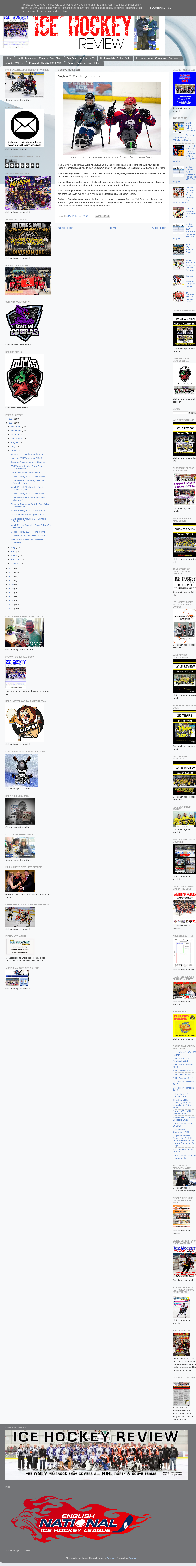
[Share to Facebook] (105, 216)
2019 (11, 589)
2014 (11, 609)
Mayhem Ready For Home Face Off (28, 536)
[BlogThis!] (99, 216)
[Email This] (96, 216)
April (13, 551)
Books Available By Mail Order (115, 58)
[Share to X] (102, 216)
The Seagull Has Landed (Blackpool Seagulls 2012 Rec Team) (182, 1104)
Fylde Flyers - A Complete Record (181, 1095)
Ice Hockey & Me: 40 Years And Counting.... (158, 58)
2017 (11, 597)
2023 (11, 572)
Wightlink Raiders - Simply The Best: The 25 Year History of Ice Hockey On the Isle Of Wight (183, 1141)
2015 (11, 605)
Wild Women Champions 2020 (181, 1130)
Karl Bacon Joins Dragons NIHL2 (26, 472)
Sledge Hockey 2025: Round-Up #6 (28, 494)
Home (9, 58)
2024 (11, 568)
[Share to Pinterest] (108, 216)
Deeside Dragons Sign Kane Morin (191, 212)
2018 (11, 593)
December (16, 426)
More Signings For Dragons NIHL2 (27, 515)
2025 (11, 423)
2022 (11, 576)
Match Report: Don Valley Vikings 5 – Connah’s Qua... (28, 482)
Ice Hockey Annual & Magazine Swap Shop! (39, 58)
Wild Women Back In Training (189, 248)
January (15, 563)
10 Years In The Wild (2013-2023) (45, 63)
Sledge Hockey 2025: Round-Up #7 (28, 477)
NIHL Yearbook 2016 (183, 1078)
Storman (111, 1558)
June (14, 450)
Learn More (157, 7)
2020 (11, 584)
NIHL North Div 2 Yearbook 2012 (181, 1059)
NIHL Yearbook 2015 (183, 1074)
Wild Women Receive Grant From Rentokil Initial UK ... (27, 467)
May (13, 547)
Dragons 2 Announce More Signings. (28, 462)
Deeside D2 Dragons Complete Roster (190, 281)
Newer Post (65, 227)
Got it (172, 7)
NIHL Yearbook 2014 (183, 1071)
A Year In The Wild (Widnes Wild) (182, 1112)
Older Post (159, 227)
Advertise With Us (14, 63)
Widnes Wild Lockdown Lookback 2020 (184, 1118)
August (15, 442)
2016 (11, 600)
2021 (11, 580)
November (16, 430)
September (17, 438)
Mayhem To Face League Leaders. (28, 454)
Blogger (132, 1558)
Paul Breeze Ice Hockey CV (81, 58)
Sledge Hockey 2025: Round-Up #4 (28, 532)
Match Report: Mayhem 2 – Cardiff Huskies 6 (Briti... (27, 488)
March (14, 555)
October (15, 434)
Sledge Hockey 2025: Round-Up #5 (28, 511)
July (13, 446)
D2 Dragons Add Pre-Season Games (190, 297)
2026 (11, 419)
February (16, 559)
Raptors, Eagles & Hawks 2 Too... (84, 63)
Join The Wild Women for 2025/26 (27, 458)
